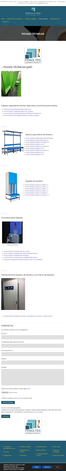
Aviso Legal (56, 446)
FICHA (28, 150)
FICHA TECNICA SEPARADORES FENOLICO (17, 109)
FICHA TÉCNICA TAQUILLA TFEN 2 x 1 (36, 187)
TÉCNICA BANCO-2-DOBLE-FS (39, 150)
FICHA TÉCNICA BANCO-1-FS (35, 154)
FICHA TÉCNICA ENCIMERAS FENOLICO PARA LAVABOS (21, 115)
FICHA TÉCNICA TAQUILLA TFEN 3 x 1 (36, 189)
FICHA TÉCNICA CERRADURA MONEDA (16, 255)
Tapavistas (23, 455)
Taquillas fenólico (41, 446)
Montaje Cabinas (31, 18)
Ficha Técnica (43, 18)
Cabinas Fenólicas (25, 446)
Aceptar (36, 467)
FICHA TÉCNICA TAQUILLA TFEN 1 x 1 (36, 185)
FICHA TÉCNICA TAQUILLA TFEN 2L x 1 (37, 195)
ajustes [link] (22, 469)
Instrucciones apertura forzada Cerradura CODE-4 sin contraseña (23, 259)
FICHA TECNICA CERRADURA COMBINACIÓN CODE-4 (21, 257)
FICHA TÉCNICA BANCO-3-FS (35, 148)
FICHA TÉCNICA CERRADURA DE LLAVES (17, 251)
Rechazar (47, 467)
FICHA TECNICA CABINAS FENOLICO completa (18, 111)
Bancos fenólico (41, 450)
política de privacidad (19, 398)
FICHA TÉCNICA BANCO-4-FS (35, 144)
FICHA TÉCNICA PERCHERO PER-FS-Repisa (39, 138)
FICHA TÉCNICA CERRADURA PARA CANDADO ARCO (20, 253)
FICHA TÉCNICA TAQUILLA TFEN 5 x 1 (36, 193)
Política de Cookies (58, 455)
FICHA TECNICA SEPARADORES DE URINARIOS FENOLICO (22, 113)
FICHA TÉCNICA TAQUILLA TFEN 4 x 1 (36, 191)
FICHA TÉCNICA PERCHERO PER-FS (37, 140)
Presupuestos (55, 18)
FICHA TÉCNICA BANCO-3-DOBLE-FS (37, 146)
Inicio (3, 18)
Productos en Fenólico (15, 18)
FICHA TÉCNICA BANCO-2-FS (35, 152)
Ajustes (58, 467)
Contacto (5, 21)
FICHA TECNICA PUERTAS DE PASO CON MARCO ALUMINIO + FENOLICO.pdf (28, 316)
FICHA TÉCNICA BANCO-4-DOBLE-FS (37, 142)
